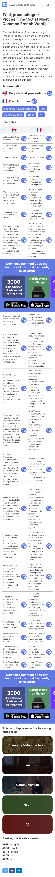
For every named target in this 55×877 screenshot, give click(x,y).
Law (42, 108)
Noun (31, 114)
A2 (41, 114)
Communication (13, 114)
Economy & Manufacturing (19, 108)
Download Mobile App (22, 4)
